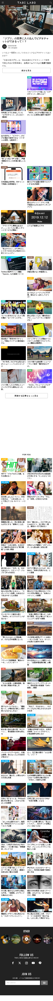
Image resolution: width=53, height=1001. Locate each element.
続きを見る (26, 70)
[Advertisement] (26, 427)
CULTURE (30, 98)
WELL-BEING (5, 482)
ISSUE (29, 167)
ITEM (29, 77)
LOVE (29, 482)
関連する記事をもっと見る (26, 396)
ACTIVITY (4, 211)
